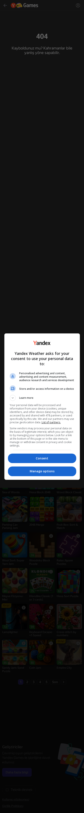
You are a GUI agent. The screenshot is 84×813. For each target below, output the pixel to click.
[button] (42, 398)
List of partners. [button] (51, 422)
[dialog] (42, 406)
